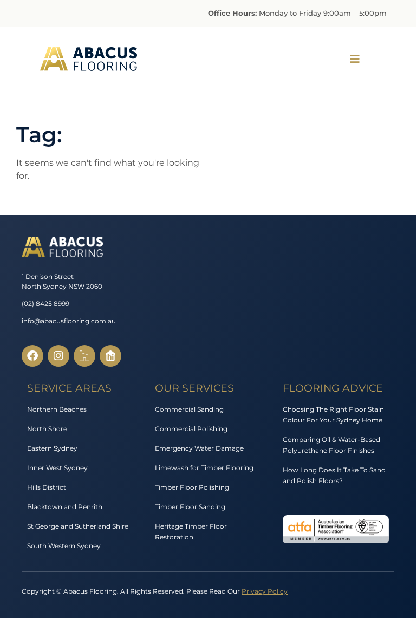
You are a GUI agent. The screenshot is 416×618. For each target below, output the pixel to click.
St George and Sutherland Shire (77, 526)
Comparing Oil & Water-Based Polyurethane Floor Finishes (331, 444)
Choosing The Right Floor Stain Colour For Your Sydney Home (333, 414)
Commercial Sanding (189, 409)
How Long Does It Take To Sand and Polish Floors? (334, 475)
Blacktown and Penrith (64, 507)
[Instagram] (58, 356)
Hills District (46, 487)
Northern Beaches (57, 409)
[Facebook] (32, 356)
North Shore (47, 429)
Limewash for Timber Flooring (204, 468)
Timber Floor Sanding (190, 507)
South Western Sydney (64, 546)
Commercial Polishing (191, 429)
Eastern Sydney (52, 448)
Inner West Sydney (57, 468)
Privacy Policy (265, 591)
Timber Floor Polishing (192, 487)
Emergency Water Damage (199, 448)
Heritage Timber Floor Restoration (191, 531)
